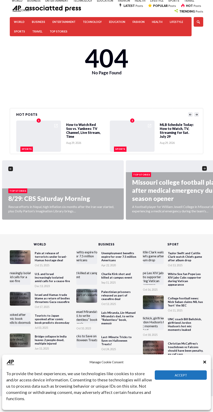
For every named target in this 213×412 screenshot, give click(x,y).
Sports (19, 31)
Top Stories (21, 10)
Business (38, 22)
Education (117, 22)
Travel (37, 31)
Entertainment (64, 22)
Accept (181, 375)
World (19, 22)
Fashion (139, 22)
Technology (92, 22)
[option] (63, 135)
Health (157, 22)
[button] (205, 362)
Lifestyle (176, 22)
